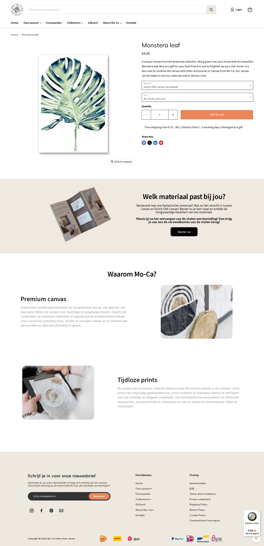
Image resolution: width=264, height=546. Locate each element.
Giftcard (93, 23)
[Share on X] (149, 143)
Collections (74, 23)
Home (14, 23)
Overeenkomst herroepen (204, 520)
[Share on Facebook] (144, 143)
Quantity (146, 106)
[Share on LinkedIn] (155, 143)
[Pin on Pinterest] (161, 143)
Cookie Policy (197, 515)
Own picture (31, 23)
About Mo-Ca (111, 23)
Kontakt (131, 23)
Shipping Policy (198, 504)
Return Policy (197, 509)
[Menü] (258, 512)
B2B (191, 488)
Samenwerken (197, 483)
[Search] (211, 10)
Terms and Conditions (202, 493)
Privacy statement (200, 499)
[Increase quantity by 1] (173, 115)
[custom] (31, 510)
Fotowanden (54, 23)
